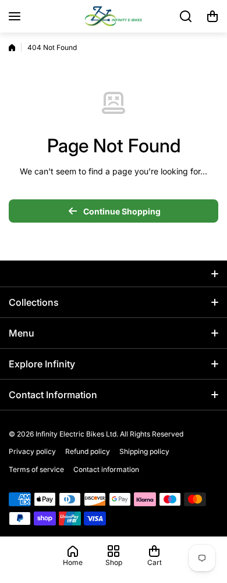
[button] (212, 16)
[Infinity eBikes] (113, 16)
